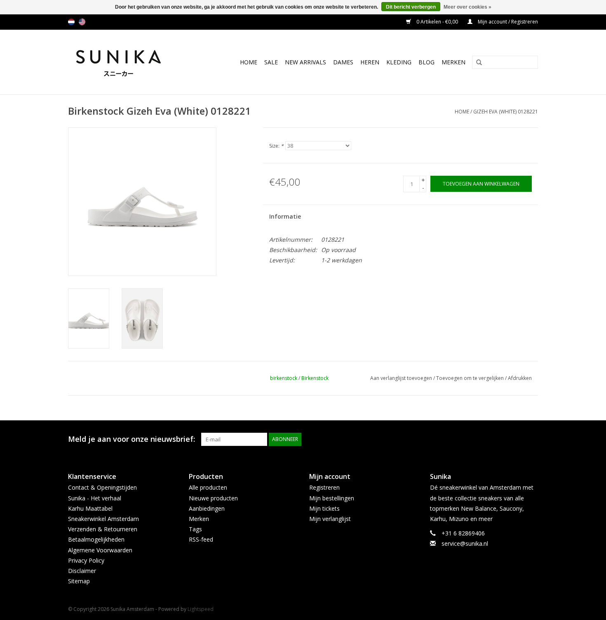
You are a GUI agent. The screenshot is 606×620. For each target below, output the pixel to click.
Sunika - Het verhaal (94, 498)
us (82, 22)
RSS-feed (201, 539)
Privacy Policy (86, 560)
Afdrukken (520, 378)
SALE (271, 62)
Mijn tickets (324, 508)
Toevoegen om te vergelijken (470, 378)
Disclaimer (82, 571)
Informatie (285, 216)
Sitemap (79, 581)
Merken (453, 62)
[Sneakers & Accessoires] (127, 62)
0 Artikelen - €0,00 (437, 21)
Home (248, 62)
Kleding (398, 62)
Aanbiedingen (207, 508)
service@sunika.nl (465, 543)
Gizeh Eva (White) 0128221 (505, 111)
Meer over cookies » (467, 7)
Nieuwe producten (213, 498)
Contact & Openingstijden (102, 487)
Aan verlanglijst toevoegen (401, 378)
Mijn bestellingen (331, 498)
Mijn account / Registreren (507, 21)
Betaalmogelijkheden (96, 539)
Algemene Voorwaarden (100, 550)
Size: (276, 145)
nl (71, 22)
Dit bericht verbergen (411, 7)
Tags (195, 529)
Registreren (324, 487)
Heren (369, 62)
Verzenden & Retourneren (102, 529)
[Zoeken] (476, 63)
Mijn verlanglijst (330, 519)
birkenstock (283, 378)
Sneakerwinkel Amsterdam (103, 519)
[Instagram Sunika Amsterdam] (531, 439)
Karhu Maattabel (90, 508)
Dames (343, 62)
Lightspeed (201, 609)
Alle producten (208, 487)
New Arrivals (305, 62)
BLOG (426, 62)
